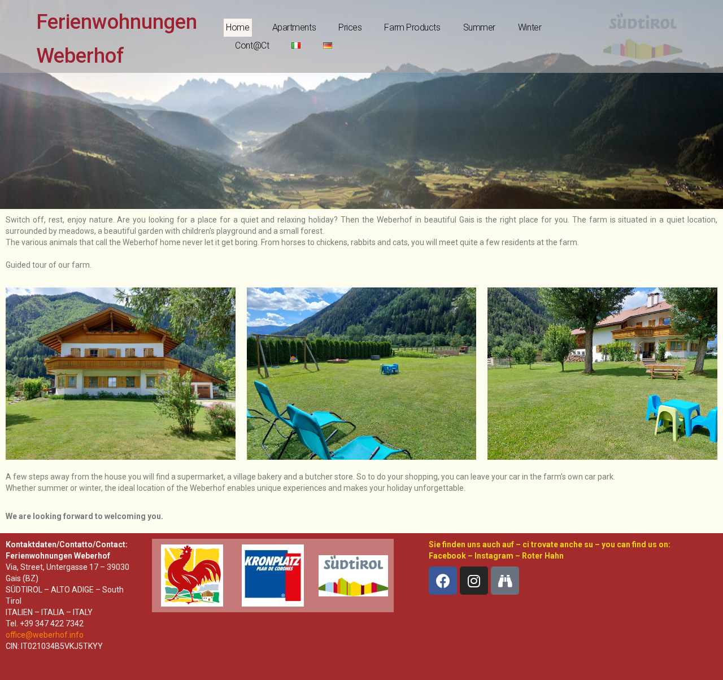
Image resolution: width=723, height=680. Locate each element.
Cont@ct (252, 45)
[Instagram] (474, 580)
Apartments (294, 27)
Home (237, 27)
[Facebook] (443, 580)
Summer (479, 27)
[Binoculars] (505, 580)
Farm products (412, 27)
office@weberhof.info (45, 634)
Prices (350, 27)
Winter (529, 27)
